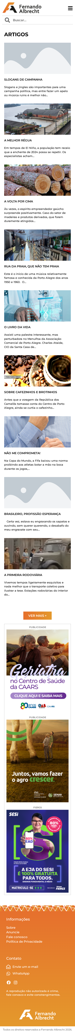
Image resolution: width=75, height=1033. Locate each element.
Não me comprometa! (22, 453)
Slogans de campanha (23, 79)
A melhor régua (18, 140)
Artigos (16, 34)
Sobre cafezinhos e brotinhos (30, 392)
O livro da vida (17, 327)
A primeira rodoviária (23, 575)
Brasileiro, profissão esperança (32, 514)
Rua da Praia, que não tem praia (31, 266)
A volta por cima (18, 201)
